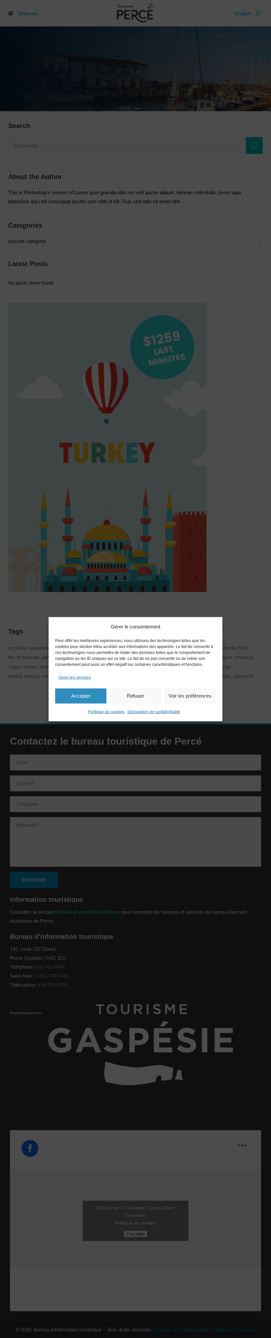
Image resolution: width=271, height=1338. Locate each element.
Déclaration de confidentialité (154, 711)
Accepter (81, 696)
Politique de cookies (106, 711)
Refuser (135, 696)
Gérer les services (74, 677)
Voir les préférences (190, 696)
